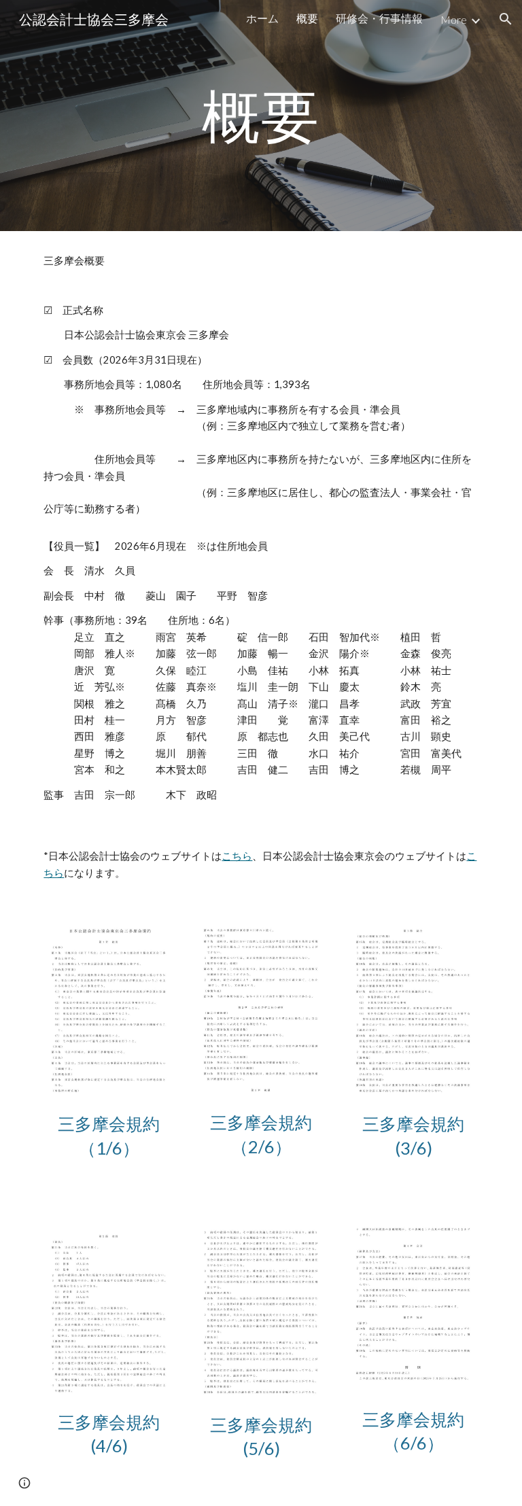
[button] (505, 19)
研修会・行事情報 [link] (379, 18)
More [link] (453, 19)
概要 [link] (307, 18)
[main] (260, 115)
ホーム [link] (262, 18)
